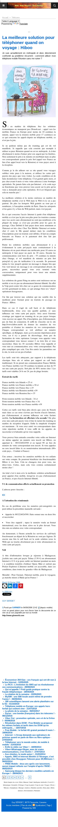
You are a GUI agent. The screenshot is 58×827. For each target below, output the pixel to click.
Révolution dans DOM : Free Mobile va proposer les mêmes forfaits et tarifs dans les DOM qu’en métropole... (27, 725)
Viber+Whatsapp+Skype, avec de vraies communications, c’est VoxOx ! (23, 750)
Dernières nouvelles (36, 788)
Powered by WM (29, 808)
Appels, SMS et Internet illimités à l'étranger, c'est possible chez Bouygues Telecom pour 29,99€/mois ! (28, 757)
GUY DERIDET (8, 601)
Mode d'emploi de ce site (11, 782)
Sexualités (14, 785)
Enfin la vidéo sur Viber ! (17, 747)
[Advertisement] (26, 648)
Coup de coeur (39, 785)
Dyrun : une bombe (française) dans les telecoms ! (29, 713)
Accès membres (13, 805)
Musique (21, 788)
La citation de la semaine (17, 694)
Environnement (28, 791)
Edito (21, 782)
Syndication (40, 805)
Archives (27, 788)
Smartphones (13, 788)
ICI (3, 495)
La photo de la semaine (16, 711)
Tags (49, 805)
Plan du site (26, 805)
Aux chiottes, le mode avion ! (19, 754)
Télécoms (16, 18)
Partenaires (37, 791)
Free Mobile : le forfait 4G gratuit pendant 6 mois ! (29, 730)
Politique (21, 785)
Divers (52, 785)
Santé (31, 782)
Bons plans (46, 788)
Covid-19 (50, 782)
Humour (26, 782)
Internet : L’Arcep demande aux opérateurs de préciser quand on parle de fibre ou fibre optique (26, 736)
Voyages (47, 785)
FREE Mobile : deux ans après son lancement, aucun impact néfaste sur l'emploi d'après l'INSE (26, 765)
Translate (23, 24)
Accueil (5, 18)
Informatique (6, 785)
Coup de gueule (29, 785)
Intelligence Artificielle (40, 782)
